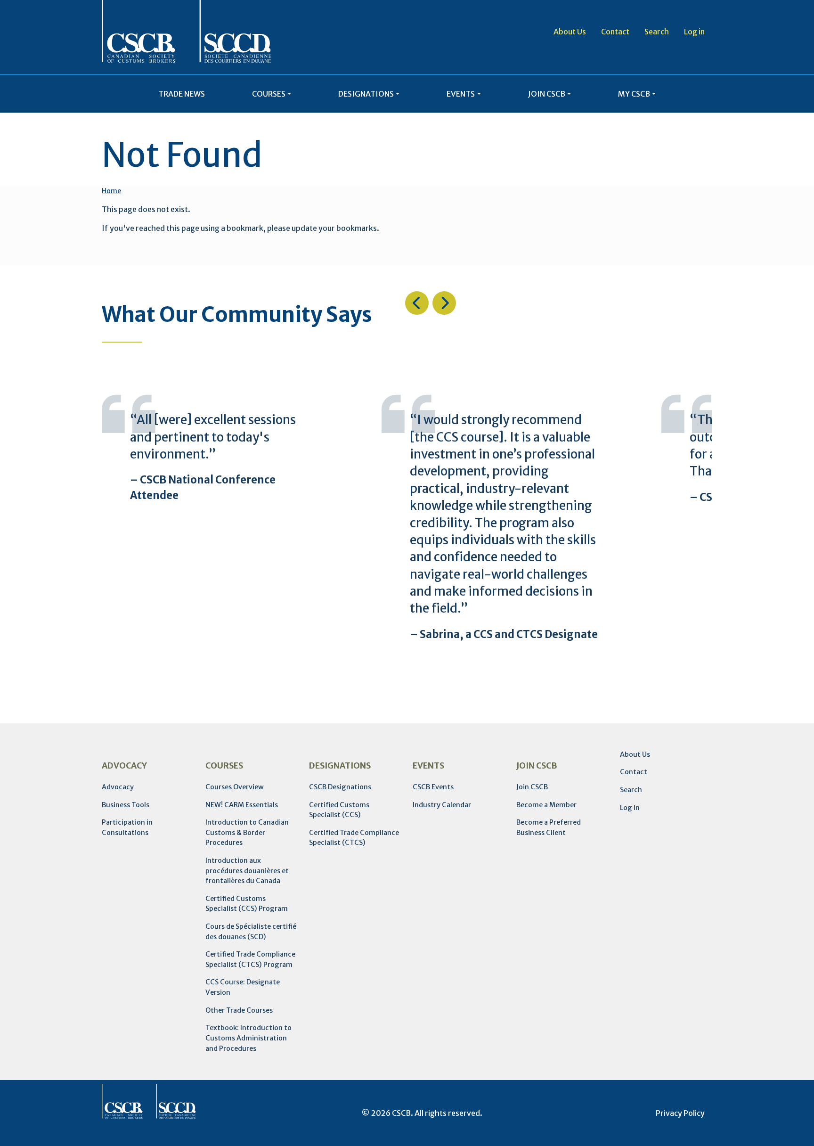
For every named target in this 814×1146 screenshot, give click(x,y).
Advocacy (118, 787)
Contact (615, 31)
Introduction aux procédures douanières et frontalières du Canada (247, 870)
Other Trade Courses (239, 1010)
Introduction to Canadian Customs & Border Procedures (247, 832)
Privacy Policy (680, 1113)
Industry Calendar (442, 805)
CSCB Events (433, 787)
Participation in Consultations (127, 827)
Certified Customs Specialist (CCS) (339, 810)
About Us (570, 31)
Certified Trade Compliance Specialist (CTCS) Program (250, 959)
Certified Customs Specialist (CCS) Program (246, 903)
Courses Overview (234, 787)
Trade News (181, 93)
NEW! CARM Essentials (241, 805)
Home (111, 191)
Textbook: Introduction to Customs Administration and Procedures (248, 1037)
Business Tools (125, 805)
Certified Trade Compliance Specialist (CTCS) (354, 837)
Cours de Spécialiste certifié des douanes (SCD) (250, 931)
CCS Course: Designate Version (242, 987)
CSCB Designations (340, 787)
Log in (694, 31)
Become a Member (546, 805)
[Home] (186, 31)
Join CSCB (532, 787)
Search (656, 31)
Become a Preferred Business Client (548, 827)
